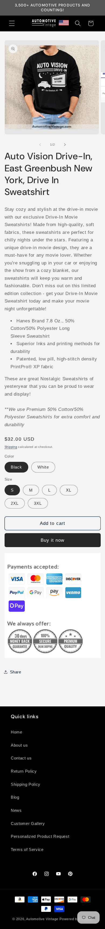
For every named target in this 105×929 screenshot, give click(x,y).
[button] (11, 23)
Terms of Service (27, 849)
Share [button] (15, 672)
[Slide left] (40, 144)
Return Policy (24, 771)
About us (19, 745)
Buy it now (53, 540)
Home (16, 732)
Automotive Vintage (42, 919)
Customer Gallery (28, 823)
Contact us (21, 758)
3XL (38, 503)
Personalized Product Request (40, 836)
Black (16, 467)
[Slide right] (65, 144)
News (16, 810)
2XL (15, 503)
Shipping (11, 446)
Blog (15, 797)
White (43, 467)
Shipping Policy (25, 784)
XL (68, 490)
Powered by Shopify (76, 919)
